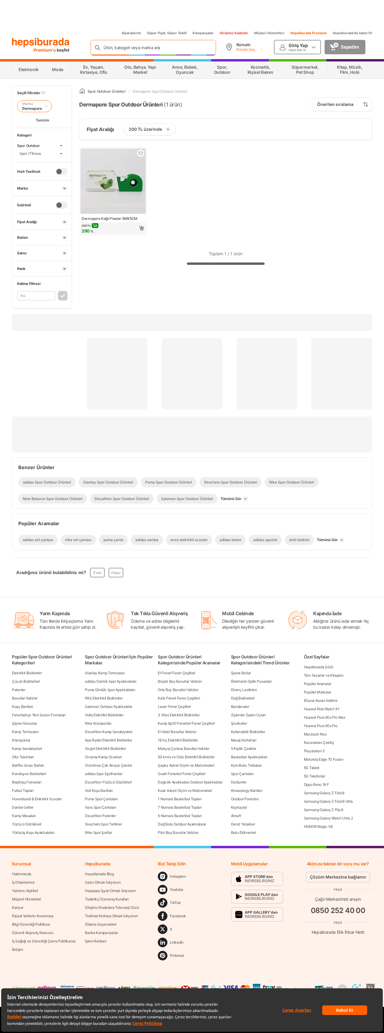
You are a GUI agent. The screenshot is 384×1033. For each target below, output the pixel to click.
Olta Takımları (23, 757)
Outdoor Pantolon (245, 799)
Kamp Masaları (24, 815)
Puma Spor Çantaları (101, 799)
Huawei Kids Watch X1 (322, 709)
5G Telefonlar (314, 776)
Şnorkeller (239, 723)
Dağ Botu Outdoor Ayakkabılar (182, 824)
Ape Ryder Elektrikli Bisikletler (108, 740)
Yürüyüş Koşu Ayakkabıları (33, 832)
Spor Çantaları (242, 773)
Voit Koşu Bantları (99, 790)
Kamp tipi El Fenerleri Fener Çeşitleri (186, 723)
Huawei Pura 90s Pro (321, 725)
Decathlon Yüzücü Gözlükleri (108, 782)
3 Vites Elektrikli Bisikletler (179, 715)
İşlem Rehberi (95, 941)
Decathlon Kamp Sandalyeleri (108, 731)
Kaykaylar (239, 807)
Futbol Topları (23, 790)
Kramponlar (21, 740)
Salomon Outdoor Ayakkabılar (108, 706)
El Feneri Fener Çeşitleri (176, 673)
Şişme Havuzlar (24, 723)
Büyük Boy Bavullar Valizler (180, 681)
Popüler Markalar (317, 692)
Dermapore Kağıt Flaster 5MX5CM (109, 218)
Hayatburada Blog (99, 874)
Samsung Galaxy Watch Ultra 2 (328, 818)
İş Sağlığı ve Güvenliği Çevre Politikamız (44, 941)
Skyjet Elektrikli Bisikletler (105, 748)
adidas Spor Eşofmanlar (103, 773)
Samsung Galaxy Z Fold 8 (324, 793)
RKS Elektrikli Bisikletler (103, 698)
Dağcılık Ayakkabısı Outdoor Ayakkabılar (190, 782)
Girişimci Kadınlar (234, 33)
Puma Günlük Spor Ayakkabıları (110, 689)
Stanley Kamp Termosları (104, 673)
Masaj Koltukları (243, 740)
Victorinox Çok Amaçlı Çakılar (108, 765)
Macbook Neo (315, 734)
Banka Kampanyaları (101, 932)
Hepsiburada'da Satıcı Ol (352, 33)
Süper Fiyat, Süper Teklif (167, 33)
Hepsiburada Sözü (318, 667)
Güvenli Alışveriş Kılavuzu (32, 932)
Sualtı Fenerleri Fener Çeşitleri (181, 773)
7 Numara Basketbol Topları (180, 807)
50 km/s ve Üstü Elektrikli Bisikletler (186, 757)
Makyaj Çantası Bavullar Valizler (183, 748)
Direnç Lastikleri (244, 689)
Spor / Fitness (30, 153)
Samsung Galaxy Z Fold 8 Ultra (328, 801)
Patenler (19, 689)
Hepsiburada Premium (308, 33)
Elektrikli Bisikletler (27, 673)
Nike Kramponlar (98, 723)
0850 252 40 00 (338, 910)
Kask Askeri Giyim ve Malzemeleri (185, 790)
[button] (113, 228)
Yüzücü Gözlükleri (26, 824)
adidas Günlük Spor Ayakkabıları (110, 681)
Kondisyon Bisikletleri (29, 773)
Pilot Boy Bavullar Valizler (178, 832)
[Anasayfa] (82, 91)
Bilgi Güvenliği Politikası (31, 924)
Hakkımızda (21, 874)
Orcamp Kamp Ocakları (103, 757)
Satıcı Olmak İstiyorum (102, 882)
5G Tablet (311, 767)
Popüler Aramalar (317, 683)
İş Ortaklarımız (23, 882)
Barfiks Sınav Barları (28, 765)
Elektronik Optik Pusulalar (251, 681)
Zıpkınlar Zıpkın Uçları (248, 715)
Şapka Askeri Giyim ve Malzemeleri (186, 765)
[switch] (62, 171)
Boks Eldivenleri (243, 832)
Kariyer (17, 907)
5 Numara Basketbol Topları (180, 815)
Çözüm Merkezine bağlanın (338, 876)
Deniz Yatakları (243, 824)
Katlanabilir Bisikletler (248, 731)
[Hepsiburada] (40, 42)
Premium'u (45, 49)
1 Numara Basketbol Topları (179, 799)
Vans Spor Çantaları (100, 807)
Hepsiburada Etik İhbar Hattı (338, 932)
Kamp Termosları (25, 731)
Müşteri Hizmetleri (269, 33)
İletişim (17, 949)
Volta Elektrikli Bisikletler (104, 715)
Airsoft (236, 815)
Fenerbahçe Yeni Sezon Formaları (39, 715)
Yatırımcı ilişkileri (25, 890)
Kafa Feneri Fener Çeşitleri (179, 698)
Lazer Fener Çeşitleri (174, 706)
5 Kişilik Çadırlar (243, 748)
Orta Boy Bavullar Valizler (178, 689)
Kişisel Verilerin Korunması (32, 916)
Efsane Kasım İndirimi (321, 700)
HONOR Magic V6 (318, 826)
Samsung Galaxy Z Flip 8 (323, 809)
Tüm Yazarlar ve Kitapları (324, 675)
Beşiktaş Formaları (26, 782)
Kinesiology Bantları (246, 790)
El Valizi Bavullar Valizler (177, 731)
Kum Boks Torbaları (246, 765)
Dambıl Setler (22, 807)
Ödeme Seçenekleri (100, 924)
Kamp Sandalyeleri (27, 748)
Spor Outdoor (28, 145)
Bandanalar (240, 706)
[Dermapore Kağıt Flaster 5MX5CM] (113, 181)
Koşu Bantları (22, 706)
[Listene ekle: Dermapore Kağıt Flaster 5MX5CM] (140, 153)
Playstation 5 (314, 751)
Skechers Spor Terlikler (103, 824)
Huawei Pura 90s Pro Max (324, 717)
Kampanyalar (203, 33)
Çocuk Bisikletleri (26, 681)
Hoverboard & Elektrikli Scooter (37, 799)
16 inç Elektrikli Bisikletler (178, 740)
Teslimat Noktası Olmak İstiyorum (111, 916)
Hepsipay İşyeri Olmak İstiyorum (110, 890)
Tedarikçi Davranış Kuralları (107, 899)
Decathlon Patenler (100, 815)
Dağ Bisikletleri (243, 698)
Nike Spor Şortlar (98, 832)
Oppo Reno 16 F (316, 784)
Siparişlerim (131, 33)
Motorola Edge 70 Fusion (324, 759)
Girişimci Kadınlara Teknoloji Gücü (112, 907)
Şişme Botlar (241, 673)
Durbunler (239, 782)
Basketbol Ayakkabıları (249, 757)
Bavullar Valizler (25, 698)
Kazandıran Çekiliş (319, 742)
